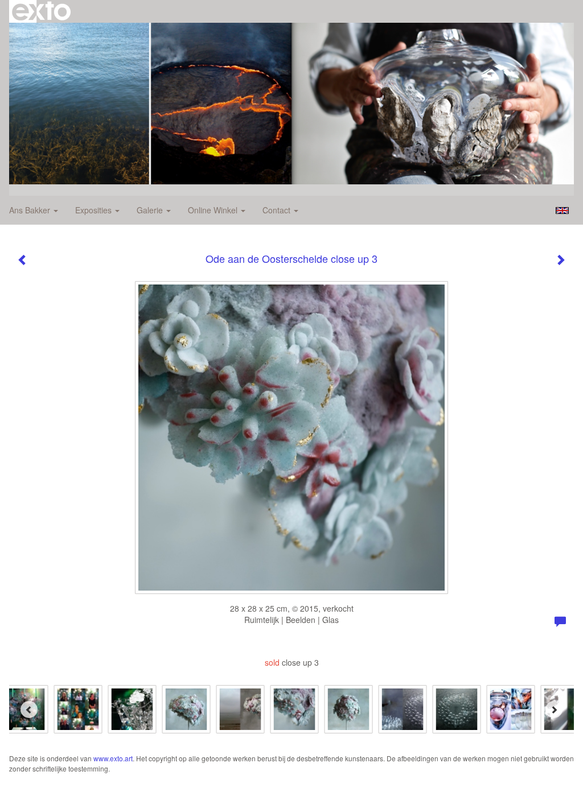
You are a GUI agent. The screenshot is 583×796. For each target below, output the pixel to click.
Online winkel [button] (214, 210)
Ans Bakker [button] (30, 210)
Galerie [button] (151, 210)
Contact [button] (277, 210)
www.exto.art (113, 758)
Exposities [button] (94, 210)
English (562, 210)
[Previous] (29, 709)
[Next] (554, 709)
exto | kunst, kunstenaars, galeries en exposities (41, 11)
